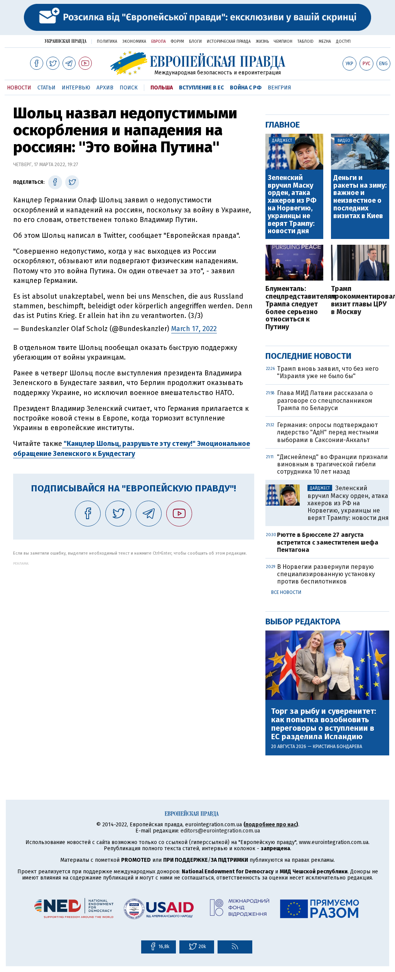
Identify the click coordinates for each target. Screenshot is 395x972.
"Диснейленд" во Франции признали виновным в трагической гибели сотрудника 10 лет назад (332, 464)
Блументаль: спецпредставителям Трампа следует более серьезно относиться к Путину (294, 308)
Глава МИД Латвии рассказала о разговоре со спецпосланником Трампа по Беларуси (325, 400)
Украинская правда (65, 41)
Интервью (76, 87)
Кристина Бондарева (337, 746)
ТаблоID (305, 41)
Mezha (325, 41)
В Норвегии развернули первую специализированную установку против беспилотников (326, 574)
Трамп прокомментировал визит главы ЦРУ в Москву (360, 300)
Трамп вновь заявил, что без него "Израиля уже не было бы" (327, 372)
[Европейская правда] (197, 63)
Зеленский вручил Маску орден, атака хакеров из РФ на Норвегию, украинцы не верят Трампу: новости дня (292, 204)
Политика (107, 41)
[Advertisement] (133, 619)
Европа (158, 41)
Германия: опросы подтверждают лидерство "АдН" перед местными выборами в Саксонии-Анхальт (327, 432)
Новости (19, 87)
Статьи (46, 87)
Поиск (129, 87)
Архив (104, 87)
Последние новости (308, 356)
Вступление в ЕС (201, 87)
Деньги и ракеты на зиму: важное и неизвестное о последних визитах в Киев (360, 197)
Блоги (195, 41)
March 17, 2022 (194, 329)
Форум (177, 41)
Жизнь (262, 41)
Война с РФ (246, 87)
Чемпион (283, 41)
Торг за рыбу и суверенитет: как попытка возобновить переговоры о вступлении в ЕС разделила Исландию (323, 724)
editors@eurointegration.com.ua (220, 830)
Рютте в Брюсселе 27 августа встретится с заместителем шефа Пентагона (327, 542)
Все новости (286, 592)
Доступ (343, 41)
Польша (161, 87)
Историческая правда (229, 41)
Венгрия (279, 87)
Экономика (134, 41)
